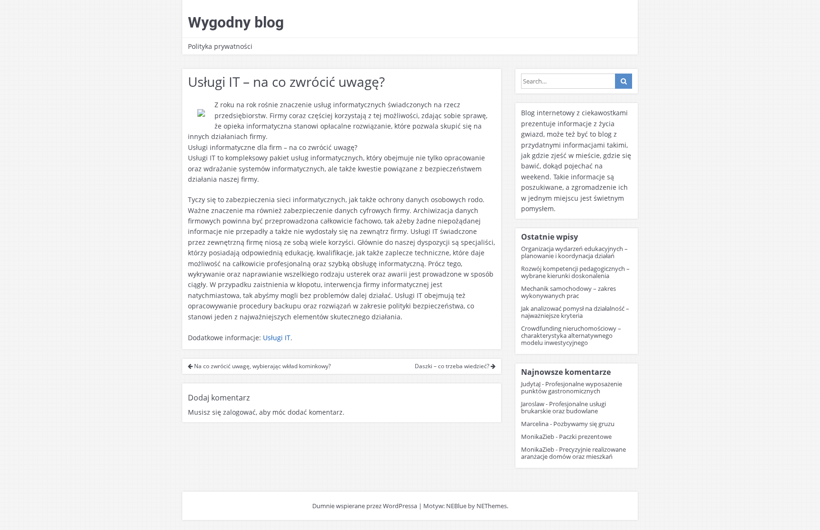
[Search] (623, 81)
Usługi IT (276, 337)
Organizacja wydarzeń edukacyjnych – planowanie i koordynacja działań (574, 252)
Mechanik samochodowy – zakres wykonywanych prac (568, 292)
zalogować (239, 412)
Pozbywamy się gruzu (584, 423)
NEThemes (491, 506)
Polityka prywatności (220, 46)
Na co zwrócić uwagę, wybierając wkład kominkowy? (262, 366)
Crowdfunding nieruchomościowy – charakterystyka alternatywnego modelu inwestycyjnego (571, 335)
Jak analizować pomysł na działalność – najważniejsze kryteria (575, 312)
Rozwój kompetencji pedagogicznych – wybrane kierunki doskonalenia (575, 272)
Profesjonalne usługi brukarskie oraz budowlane (563, 407)
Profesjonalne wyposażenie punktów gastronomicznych (571, 387)
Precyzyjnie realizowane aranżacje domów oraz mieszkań (573, 453)
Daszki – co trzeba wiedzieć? (453, 366)
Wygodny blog (236, 22)
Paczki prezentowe (585, 436)
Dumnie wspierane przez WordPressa (364, 506)
